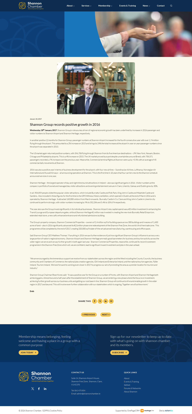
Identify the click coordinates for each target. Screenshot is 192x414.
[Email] (111, 301)
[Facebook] (94, 301)
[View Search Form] (171, 6)
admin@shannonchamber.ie (88, 393)
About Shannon (130, 391)
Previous (89, 314)
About (126, 378)
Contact (161, 5)
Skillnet (127, 385)
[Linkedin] (45, 388)
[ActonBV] (169, 410)
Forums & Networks (132, 388)
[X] (100, 301)
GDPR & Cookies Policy (52, 410)
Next (105, 314)
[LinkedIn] (105, 301)
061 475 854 (80, 390)
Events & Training (127, 5)
